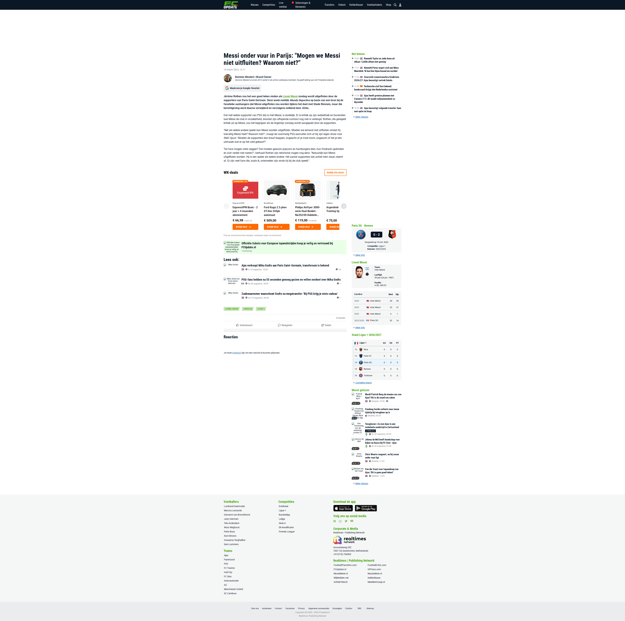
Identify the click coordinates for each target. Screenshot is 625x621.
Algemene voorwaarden (318, 608)
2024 (356, 307)
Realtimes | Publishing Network (312, 616)
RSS (359, 608)
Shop (388, 4)
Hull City (228, 572)
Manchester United (233, 589)
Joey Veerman (231, 519)
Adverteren (266, 608)
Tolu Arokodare (231, 523)
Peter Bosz (229, 531)
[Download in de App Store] (343, 508)
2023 (356, 314)
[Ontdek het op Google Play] (366, 508)
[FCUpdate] (231, 4)
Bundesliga (284, 514)
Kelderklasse (356, 4)
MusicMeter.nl (375, 573)
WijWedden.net (341, 577)
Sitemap (370, 608)
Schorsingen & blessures (302, 4)
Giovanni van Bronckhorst (237, 514)
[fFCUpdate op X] (346, 521)
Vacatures (289, 608)
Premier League (287, 531)
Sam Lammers (231, 544)
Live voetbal (285, 4)
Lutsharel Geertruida (234, 506)
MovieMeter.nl (341, 573)
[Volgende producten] (344, 206)
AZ (225, 585)
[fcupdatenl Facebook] (334, 521)
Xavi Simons (230, 536)
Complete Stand (363, 382)
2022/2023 (381, 249)
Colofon (348, 608)
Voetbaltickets (374, 4)
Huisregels (337, 608)
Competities (268, 4)
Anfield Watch (341, 582)
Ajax (226, 555)
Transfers (329, 4)
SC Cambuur (230, 593)
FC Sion (228, 576)
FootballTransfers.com (345, 565)
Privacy (301, 608)
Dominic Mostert (244, 77)
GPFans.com (374, 569)
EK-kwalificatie (286, 527)
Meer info (360, 255)
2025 (356, 301)
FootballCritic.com (377, 565)
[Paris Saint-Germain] (361, 234)
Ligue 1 (261, 309)
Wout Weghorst (232, 527)
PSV (226, 563)
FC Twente (229, 568)
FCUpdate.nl (340, 569)
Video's (342, 4)
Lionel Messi (290, 96)
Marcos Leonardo (233, 510)
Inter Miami (380, 270)
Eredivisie (283, 506)
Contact (278, 608)
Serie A (282, 523)
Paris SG (248, 309)
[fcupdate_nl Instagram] (340, 521)
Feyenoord (229, 559)
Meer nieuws (361, 117)
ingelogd (236, 352)
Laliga (282, 519)
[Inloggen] (399, 5)
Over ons (255, 608)
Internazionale (231, 580)
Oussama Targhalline (234, 540)
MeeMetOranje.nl (376, 582)
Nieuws (254, 4)
